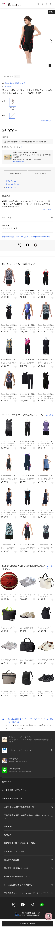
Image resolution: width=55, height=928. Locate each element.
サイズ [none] (4, 116)
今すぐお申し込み (18, 161)
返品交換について (12, 187)
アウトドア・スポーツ (32, 719)
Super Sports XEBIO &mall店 (15, 83)
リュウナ (8, 86)
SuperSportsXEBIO (14, 719)
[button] (27, 41)
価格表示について (12, 181)
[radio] (12, 104)
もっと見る (47, 209)
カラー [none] (4, 101)
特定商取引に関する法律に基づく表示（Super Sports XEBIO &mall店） (26, 237)
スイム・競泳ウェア (12, 722)
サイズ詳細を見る (47, 120)
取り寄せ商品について (13, 184)
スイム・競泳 (48, 719)
